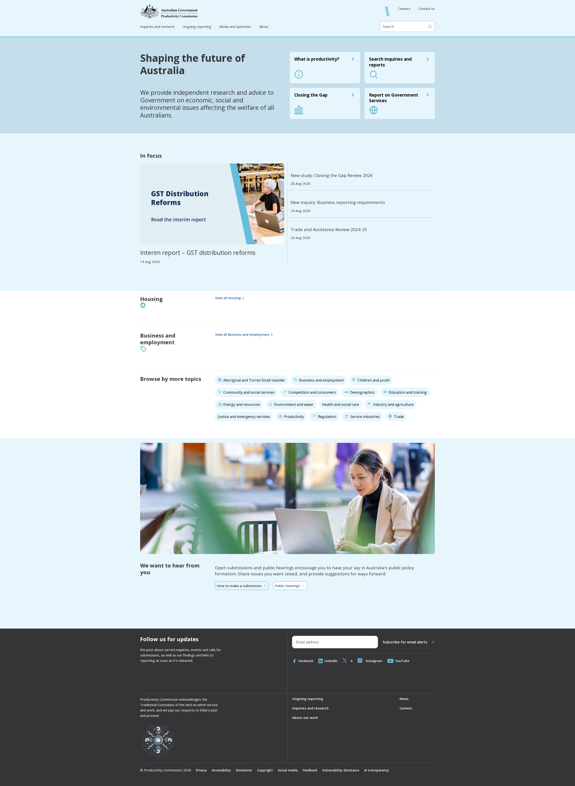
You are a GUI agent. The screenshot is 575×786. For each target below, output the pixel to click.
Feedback (310, 770)
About (263, 26)
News (404, 698)
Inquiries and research (157, 26)
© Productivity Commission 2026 (165, 770)
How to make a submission (239, 585)
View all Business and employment (242, 334)
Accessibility (221, 770)
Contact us (426, 9)
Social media (288, 770)
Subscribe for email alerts (405, 642)
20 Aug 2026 (300, 238)
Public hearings (287, 585)
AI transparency (376, 770)
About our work (305, 717)
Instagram (374, 661)
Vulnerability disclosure (340, 770)
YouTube (402, 661)
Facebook (306, 661)
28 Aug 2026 (300, 183)
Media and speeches (235, 26)
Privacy (201, 770)
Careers (404, 9)
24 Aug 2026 (300, 211)
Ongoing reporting (197, 26)
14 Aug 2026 (150, 262)
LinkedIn (331, 661)
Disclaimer (244, 770)
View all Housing (228, 298)
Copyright (265, 770)
